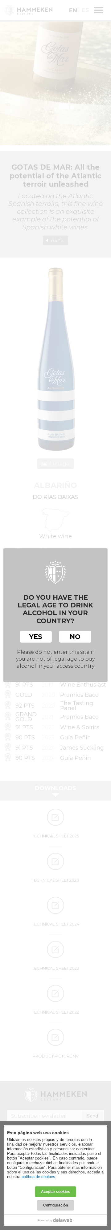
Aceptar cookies (55, 1192)
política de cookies (38, 1176)
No (75, 636)
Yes (35, 636)
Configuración (55, 1205)
